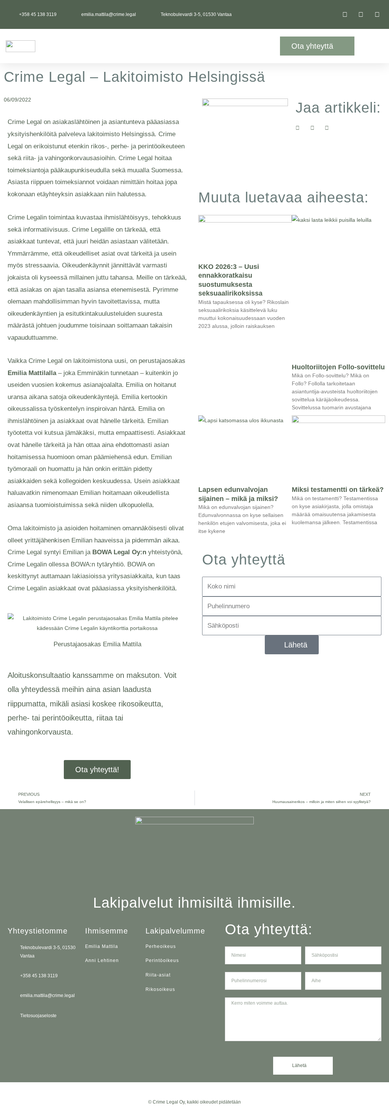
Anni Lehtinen (102, 960)
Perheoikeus (160, 946)
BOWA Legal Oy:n (119, 552)
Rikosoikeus (160, 989)
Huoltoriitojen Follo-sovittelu (338, 367)
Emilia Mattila (101, 946)
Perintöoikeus (162, 960)
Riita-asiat (158, 975)
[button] (245, 46)
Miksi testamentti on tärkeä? (338, 489)
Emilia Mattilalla (32, 373)
